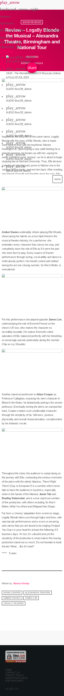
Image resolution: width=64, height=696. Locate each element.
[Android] (14, 688)
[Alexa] (17, 688)
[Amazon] (16, 688)
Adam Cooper (12, 592)
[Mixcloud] (8, 688)
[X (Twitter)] (6, 688)
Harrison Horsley (21, 583)
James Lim (31, 598)
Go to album (7, 51)
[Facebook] (12, 688)
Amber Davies (11, 598)
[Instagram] (10, 688)
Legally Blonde (13, 603)
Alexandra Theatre (37, 592)
